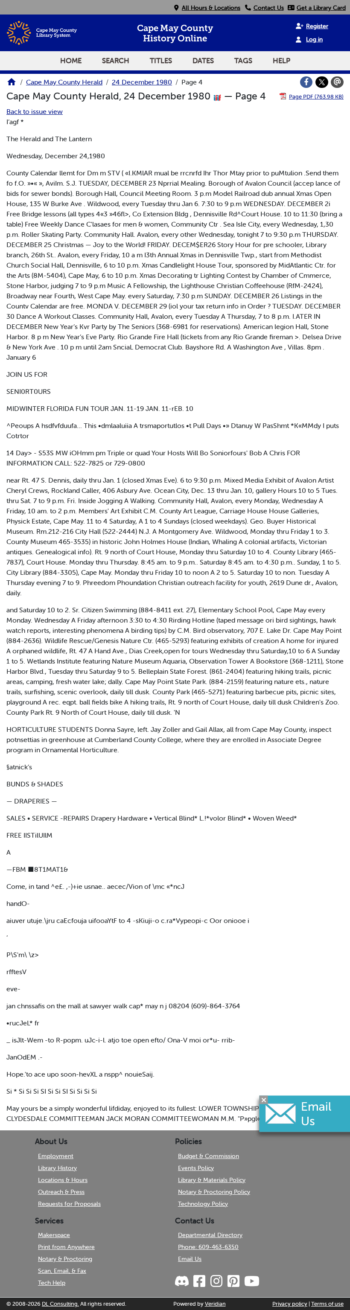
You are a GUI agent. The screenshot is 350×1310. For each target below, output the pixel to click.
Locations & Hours (63, 1180)
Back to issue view (34, 111)
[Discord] (182, 1281)
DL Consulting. (60, 1303)
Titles (161, 60)
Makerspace (54, 1235)
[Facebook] (306, 82)
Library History (57, 1168)
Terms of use (327, 1303)
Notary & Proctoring (65, 1259)
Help (281, 60)
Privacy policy (289, 1303)
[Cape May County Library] (11, 84)
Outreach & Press (61, 1192)
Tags (243, 60)
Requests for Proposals (69, 1204)
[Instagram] (216, 1281)
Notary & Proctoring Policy (214, 1192)
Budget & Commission (208, 1156)
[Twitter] (321, 82)
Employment (55, 1156)
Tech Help (51, 1283)
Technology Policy (203, 1204)
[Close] (264, 1099)
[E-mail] (337, 82)
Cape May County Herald (64, 82)
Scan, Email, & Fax (62, 1271)
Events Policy (196, 1168)
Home (71, 60)
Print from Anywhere (66, 1247)
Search (115, 60)
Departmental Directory (210, 1235)
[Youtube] (251, 1281)
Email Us (189, 1259)
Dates (203, 60)
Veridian (215, 1303)
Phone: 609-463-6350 (208, 1247)
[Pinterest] (233, 1281)
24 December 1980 (142, 82)
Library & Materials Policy (211, 1180)
